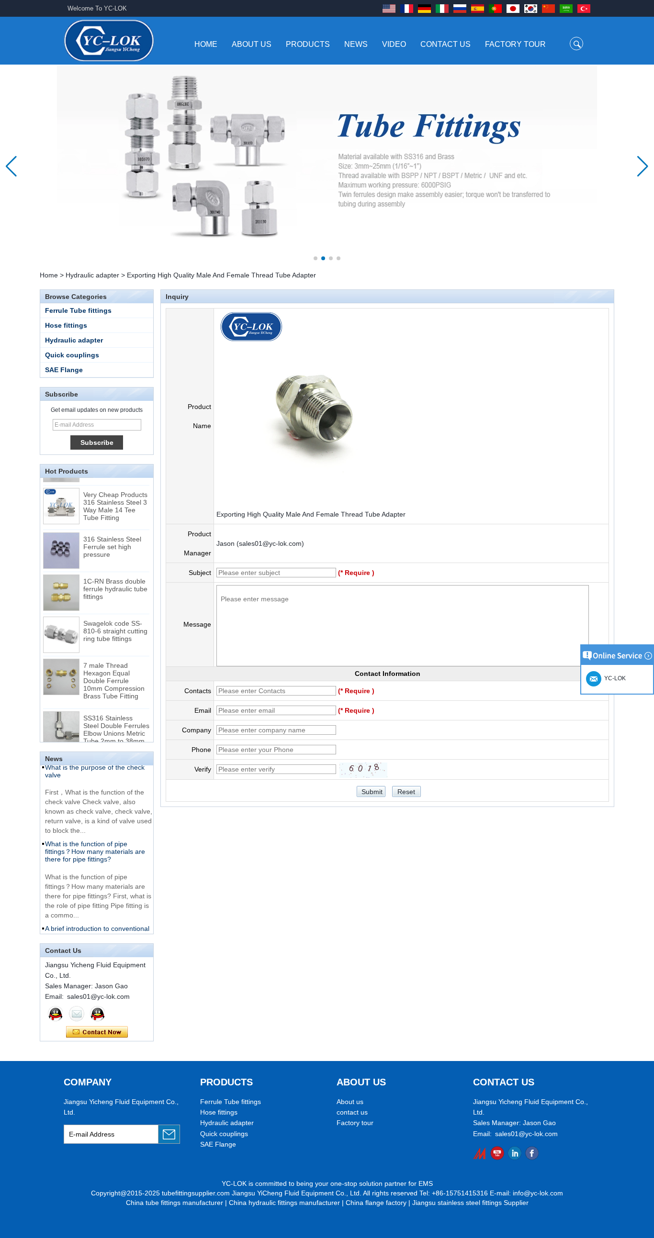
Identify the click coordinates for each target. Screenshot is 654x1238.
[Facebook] (532, 1153)
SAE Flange (64, 370)
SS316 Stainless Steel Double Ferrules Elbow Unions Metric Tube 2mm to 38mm (116, 722)
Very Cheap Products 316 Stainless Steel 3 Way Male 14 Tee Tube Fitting (115, 498)
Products (308, 44)
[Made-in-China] (480, 1153)
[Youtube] (497, 1153)
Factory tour (355, 1123)
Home (205, 44)
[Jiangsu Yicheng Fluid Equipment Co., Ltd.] (109, 40)
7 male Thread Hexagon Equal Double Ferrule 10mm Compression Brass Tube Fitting (114, 673)
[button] (315, 258)
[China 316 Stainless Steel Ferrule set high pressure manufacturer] (61, 543)
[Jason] (55, 1013)
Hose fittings (66, 325)
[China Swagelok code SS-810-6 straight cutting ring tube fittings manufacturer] (61, 627)
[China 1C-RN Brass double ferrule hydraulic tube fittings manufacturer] (61, 585)
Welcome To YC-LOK (97, 8)
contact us (352, 1112)
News (356, 44)
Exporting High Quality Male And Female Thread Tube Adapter (311, 514)
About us (350, 1101)
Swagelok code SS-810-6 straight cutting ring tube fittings (115, 623)
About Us (251, 44)
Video (394, 44)
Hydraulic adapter (92, 275)
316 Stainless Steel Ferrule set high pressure (112, 539)
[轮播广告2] (327, 166)
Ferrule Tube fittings (78, 310)
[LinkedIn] (514, 1153)
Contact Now (97, 1032)
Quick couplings (72, 355)
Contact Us (445, 44)
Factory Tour (515, 44)
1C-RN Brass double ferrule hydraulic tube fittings (115, 581)
